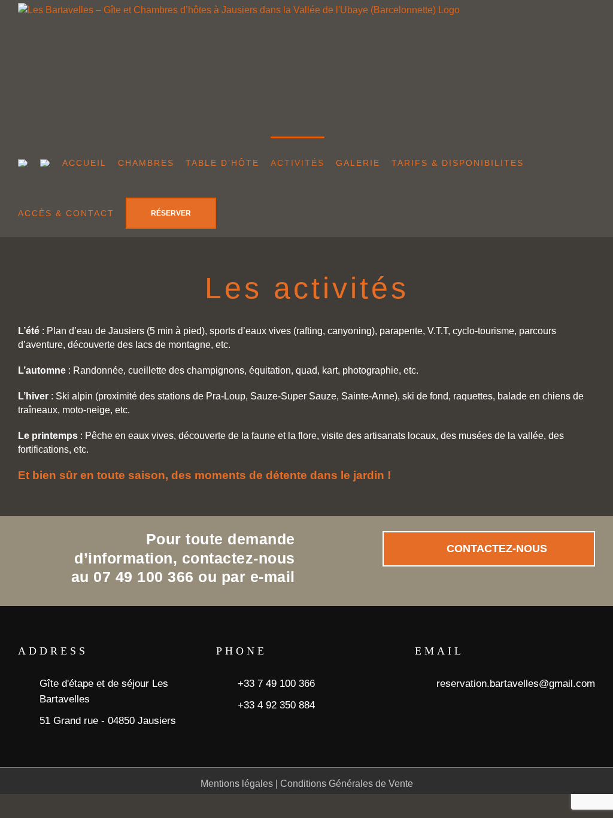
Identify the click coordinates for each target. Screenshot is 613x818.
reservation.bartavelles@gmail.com (515, 683)
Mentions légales (237, 783)
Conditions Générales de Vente (346, 783)
